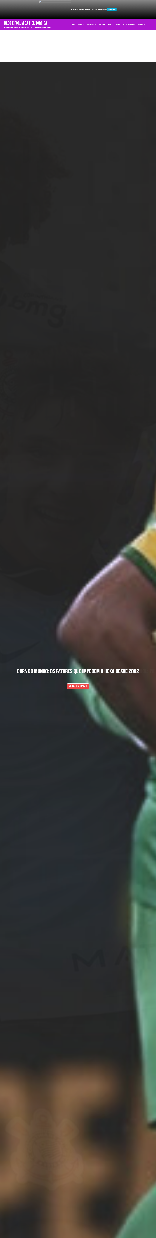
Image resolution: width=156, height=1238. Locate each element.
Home (73, 25)
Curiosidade (90, 25)
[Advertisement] (78, 46)
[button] (151, 25)
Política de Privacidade (129, 25)
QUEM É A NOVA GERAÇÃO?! (78, 686)
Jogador (80, 25)
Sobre (109, 25)
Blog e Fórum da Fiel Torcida (25, 23)
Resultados (102, 25)
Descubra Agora (111, 9)
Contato (118, 25)
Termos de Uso (141, 25)
